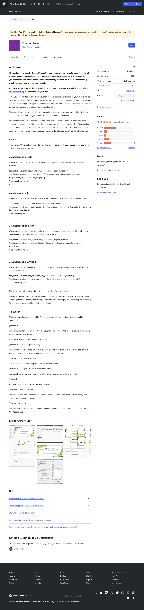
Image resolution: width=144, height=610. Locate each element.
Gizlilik (11, 583)
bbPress (116, 580)
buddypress (121, 96)
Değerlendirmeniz (104, 147)
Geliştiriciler (64, 580)
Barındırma (13, 580)
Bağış (89, 580)
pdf (128, 96)
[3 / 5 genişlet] (60, 448)
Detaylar (14, 57)
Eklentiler (38, 580)
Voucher (123, 100)
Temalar (38, 576)
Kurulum (46, 57)
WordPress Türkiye (37, 596)
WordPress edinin (132, 4)
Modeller (38, 583)
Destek (132, 57)
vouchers (131, 100)
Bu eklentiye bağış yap (106, 193)
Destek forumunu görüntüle (108, 170)
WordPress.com (118, 572)
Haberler (12, 576)
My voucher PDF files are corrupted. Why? (26, 499)
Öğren (62, 572)
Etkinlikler (89, 576)
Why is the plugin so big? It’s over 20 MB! (26, 506)
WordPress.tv (66, 583)
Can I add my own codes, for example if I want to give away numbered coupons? (43, 527)
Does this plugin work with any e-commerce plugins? (30, 520)
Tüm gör (131, 147)
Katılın (88, 572)
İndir (132, 45)
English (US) (130, 91)
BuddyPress (117, 583)
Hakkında (12, 572)
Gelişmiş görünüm (104, 107)
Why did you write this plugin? (21, 513)
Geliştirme (58, 57)
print (132, 96)
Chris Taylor (27, 47)
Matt (114, 576)
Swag (89, 583)
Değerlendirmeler (30, 57)
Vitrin (36, 572)
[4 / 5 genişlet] (60, 462)
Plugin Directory (15, 11)
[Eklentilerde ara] (33, 19)
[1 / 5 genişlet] (32, 428)
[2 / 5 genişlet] (60, 428)
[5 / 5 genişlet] (88, 428)
